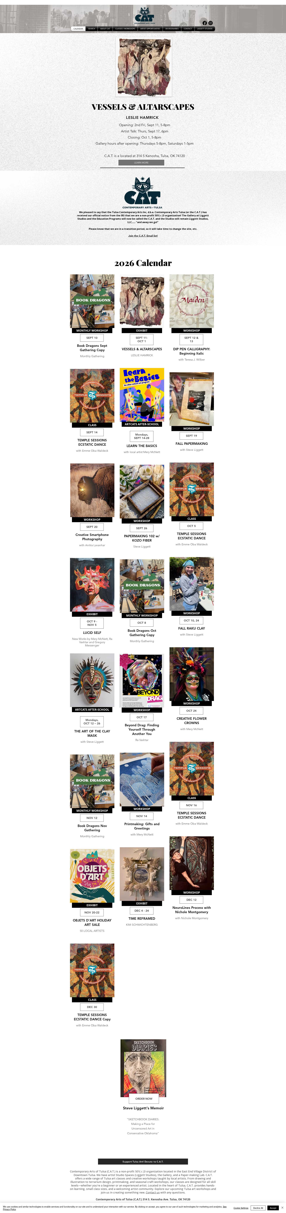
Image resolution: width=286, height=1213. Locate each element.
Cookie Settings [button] (241, 1207)
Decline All (258, 1207)
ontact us (153, 1192)
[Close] (282, 1208)
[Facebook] (205, 23)
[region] (93, 319)
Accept (273, 1207)
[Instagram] (210, 23)
